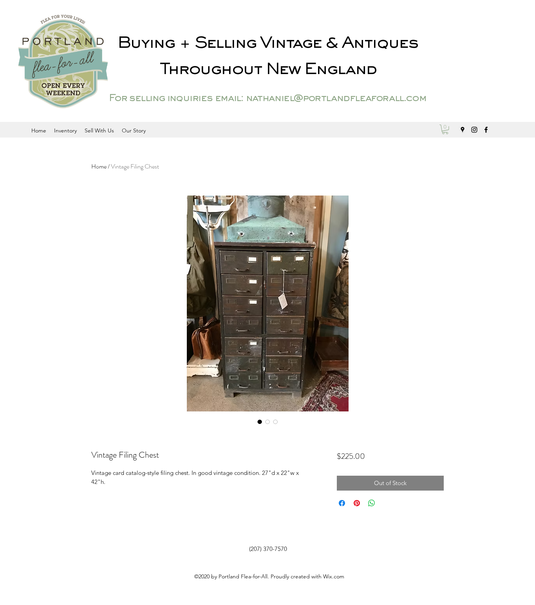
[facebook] (486, 130)
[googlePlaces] (462, 130)
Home (99, 166)
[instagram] (474, 130)
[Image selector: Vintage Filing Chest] (260, 422)
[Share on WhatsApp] (371, 503)
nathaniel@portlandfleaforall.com (336, 98)
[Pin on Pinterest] (356, 503)
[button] (445, 129)
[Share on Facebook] (342, 503)
